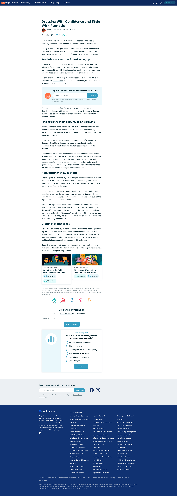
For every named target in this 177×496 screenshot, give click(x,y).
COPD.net (73, 463)
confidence (72, 54)
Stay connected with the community (57, 385)
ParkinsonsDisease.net (124, 425)
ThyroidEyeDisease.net (124, 466)
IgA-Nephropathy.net (100, 435)
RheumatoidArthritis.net (125, 444)
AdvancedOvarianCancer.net (79, 419)
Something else (75, 361)
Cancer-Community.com (78, 447)
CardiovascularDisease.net (79, 450)
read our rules (66, 314)
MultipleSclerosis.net (100, 469)
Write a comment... (50, 318)
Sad (70, 301)
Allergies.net (74, 422)
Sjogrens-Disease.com (124, 450)
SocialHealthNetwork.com (126, 460)
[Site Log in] (161, 3)
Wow (79, 301)
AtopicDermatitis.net (77, 432)
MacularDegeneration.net (102, 450)
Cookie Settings (109, 478)
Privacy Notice (91, 99)
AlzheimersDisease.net (77, 425)
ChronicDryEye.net (76, 454)
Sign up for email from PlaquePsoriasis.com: (75, 90)
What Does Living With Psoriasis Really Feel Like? (54, 271)
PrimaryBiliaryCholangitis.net (127, 432)
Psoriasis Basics (40, 3)
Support (62, 301)
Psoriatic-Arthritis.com (124, 438)
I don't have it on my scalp (79, 357)
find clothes (58, 81)
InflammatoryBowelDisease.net (103, 438)
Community (25, 3)
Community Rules (123, 478)
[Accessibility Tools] (157, 3)
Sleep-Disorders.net (123, 457)
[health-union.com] (47, 412)
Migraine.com (97, 466)
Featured (67, 3)
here (48, 294)
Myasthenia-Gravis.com (101, 473)
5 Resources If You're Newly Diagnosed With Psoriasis (85, 271)
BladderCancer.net (76, 441)
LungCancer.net (98, 444)
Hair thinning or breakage (79, 353)
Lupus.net (96, 447)
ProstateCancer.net (123, 435)
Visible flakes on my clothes (80, 342)
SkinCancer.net (122, 454)
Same (88, 301)
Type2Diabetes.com (123, 469)
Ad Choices (43, 480)
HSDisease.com (98, 428)
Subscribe (92, 95)
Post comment (72, 324)
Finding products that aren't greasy (83, 350)
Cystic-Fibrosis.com (77, 466)
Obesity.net (120, 419)
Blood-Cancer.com (76, 444)
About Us (42, 478)
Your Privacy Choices (95, 478)
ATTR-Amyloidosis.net (77, 435)
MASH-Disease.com (100, 454)
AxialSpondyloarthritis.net (79, 438)
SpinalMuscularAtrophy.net (126, 463)
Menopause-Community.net (102, 457)
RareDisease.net (122, 441)
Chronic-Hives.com (76, 457)
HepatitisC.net (98, 419)
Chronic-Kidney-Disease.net (79, 460)
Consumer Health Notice (77, 478)
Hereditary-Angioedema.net (102, 422)
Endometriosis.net (76, 469)
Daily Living (55, 3)
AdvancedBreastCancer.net (79, 416)
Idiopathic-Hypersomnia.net (102, 432)
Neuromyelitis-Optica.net (125, 416)
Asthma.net (73, 428)
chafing (91, 191)
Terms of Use (59, 101)
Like (53, 301)
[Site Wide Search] (153, 3)
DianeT (50, 29)
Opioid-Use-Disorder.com (125, 422)
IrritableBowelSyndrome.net (102, 441)
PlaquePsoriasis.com (124, 428)
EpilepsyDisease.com (77, 473)
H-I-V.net (96, 425)
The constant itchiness (78, 346)
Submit (81, 366)
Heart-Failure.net (99, 416)
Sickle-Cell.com (122, 447)
